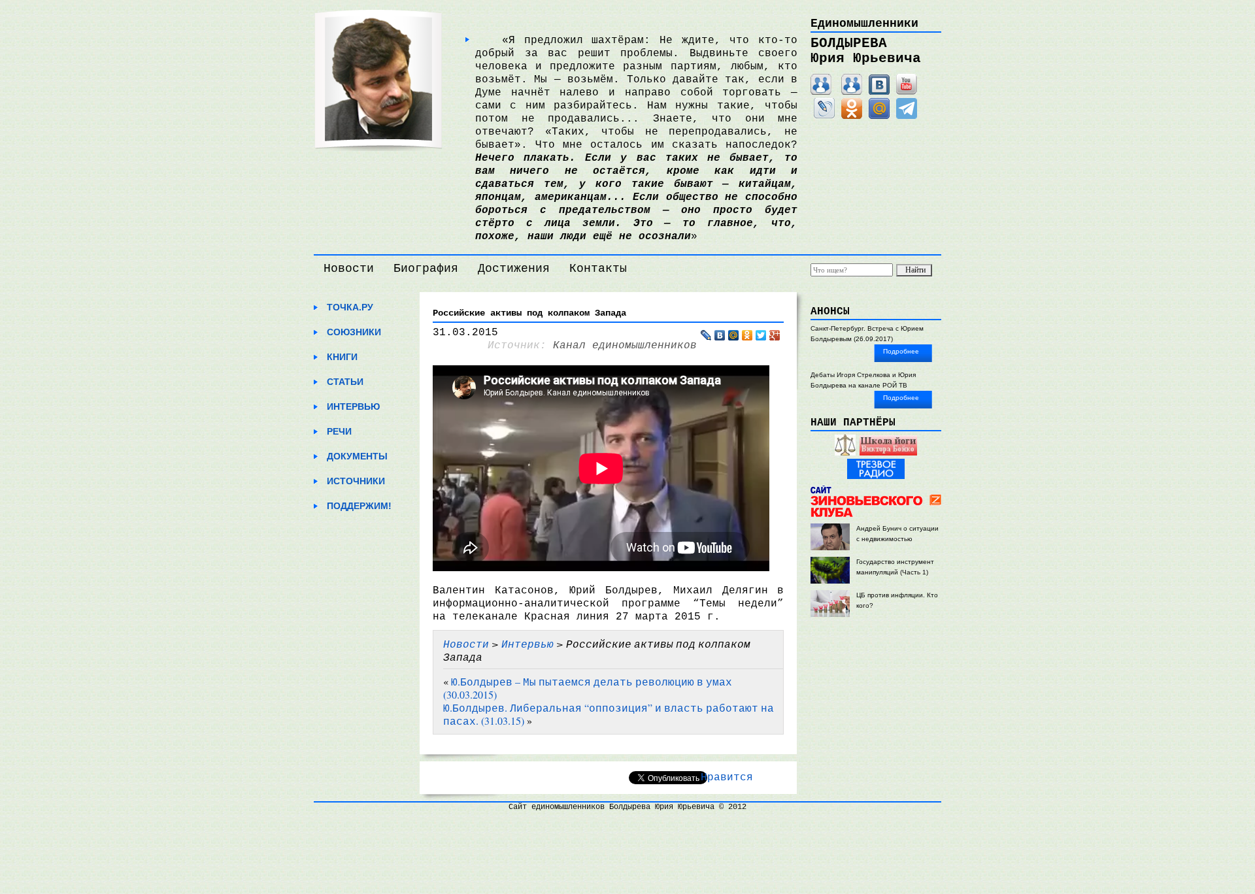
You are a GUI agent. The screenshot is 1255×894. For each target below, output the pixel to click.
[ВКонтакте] (879, 92)
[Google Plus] (775, 335)
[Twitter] (761, 335)
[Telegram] (906, 116)
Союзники (354, 332)
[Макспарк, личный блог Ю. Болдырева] (821, 92)
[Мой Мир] (879, 116)
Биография (425, 268)
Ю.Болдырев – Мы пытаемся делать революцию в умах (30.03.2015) (587, 687)
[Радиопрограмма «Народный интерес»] (845, 453)
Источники (356, 481)
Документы (357, 456)
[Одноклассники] (851, 116)
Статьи (345, 381)
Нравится (727, 778)
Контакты (598, 268)
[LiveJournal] (824, 116)
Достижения (514, 268)
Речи (339, 431)
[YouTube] (906, 92)
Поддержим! (359, 506)
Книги (342, 357)
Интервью (353, 406)
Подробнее (901, 351)
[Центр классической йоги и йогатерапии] (888, 453)
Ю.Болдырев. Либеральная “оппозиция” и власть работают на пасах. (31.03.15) (608, 714)
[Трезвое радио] (876, 476)
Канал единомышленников (625, 346)
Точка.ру (350, 307)
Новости (349, 268)
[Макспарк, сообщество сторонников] (851, 92)
